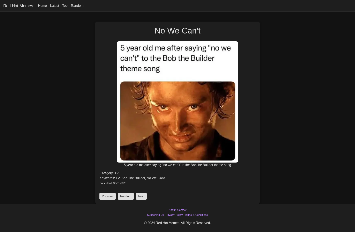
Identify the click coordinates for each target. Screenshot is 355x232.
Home (42, 5)
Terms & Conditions (196, 214)
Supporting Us (155, 214)
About (172, 209)
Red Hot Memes (18, 5)
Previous (107, 196)
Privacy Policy (174, 214)
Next (141, 196)
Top (65, 5)
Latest (54, 5)
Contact (182, 209)
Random (77, 5)
